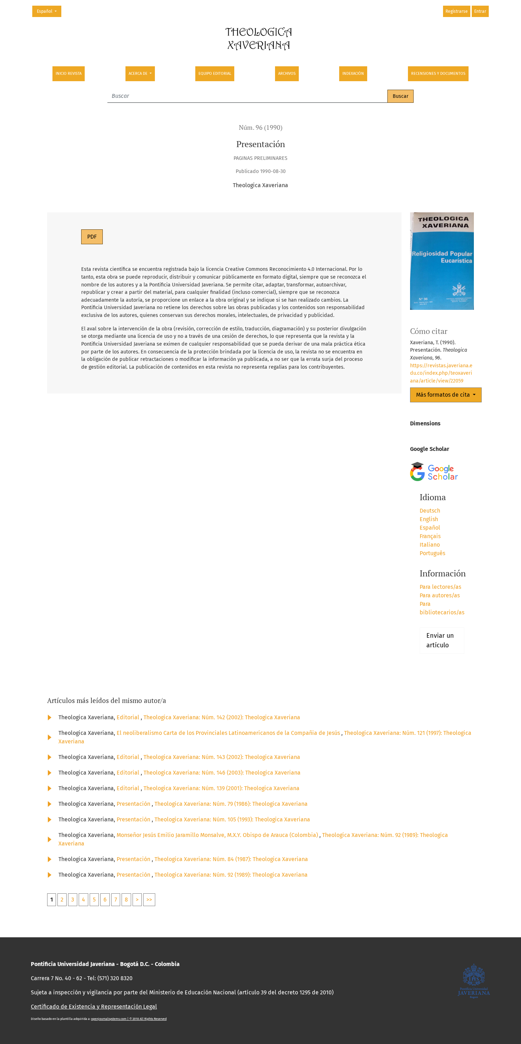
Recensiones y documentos (438, 73)
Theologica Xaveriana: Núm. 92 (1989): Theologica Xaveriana (231, 874)
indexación (353, 73)
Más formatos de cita (443, 394)
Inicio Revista (69, 73)
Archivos (287, 73)
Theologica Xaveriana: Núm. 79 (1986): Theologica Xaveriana (231, 803)
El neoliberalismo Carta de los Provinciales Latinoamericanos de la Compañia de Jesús (229, 733)
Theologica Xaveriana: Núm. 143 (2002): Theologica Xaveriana (222, 757)
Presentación (134, 803)
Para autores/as (440, 595)
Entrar (480, 11)
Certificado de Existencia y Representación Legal (94, 1006)
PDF (92, 236)
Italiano (430, 544)
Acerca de (139, 73)
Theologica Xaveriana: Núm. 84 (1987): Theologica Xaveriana (231, 859)
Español (49, 11)
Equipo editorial (214, 73)
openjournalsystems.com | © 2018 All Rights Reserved (129, 1019)
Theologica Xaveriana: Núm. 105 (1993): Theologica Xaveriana (232, 819)
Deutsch (430, 510)
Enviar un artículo (440, 640)
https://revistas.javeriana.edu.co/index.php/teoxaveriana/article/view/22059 (441, 373)
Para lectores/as (440, 587)
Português (432, 553)
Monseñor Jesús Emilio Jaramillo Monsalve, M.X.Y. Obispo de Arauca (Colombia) (218, 835)
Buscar (400, 96)
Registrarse (457, 11)
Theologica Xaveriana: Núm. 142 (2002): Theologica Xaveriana (222, 717)
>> (149, 899)
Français (430, 536)
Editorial (129, 717)
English (429, 519)
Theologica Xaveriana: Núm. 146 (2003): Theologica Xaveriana (222, 772)
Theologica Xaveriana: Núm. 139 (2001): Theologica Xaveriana (221, 788)
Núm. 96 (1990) (260, 127)
